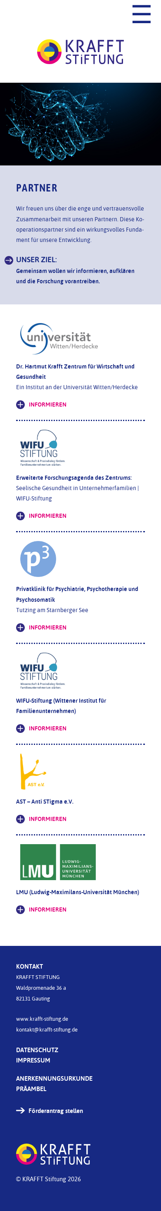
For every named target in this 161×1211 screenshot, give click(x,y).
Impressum (33, 1060)
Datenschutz (37, 1050)
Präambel (31, 1089)
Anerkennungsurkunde (54, 1078)
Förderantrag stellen (55, 1111)
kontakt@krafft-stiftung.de (47, 1029)
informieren (47, 404)
